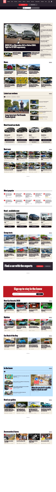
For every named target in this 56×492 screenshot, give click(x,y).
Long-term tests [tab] (14, 96)
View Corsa (46, 226)
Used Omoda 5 (34, 142)
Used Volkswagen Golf (9, 142)
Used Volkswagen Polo (22, 142)
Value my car (47, 266)
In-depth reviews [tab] (8, 96)
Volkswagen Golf (7, 135)
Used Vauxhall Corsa (46, 142)
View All (50, 317)
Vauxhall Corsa (43, 135)
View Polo (9, 226)
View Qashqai (34, 226)
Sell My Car (33, 4)
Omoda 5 (30, 135)
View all (50, 62)
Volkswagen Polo (19, 135)
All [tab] (4, 96)
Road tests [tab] (18, 96)
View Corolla (22, 226)
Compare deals (39, 266)
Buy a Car (23, 4)
